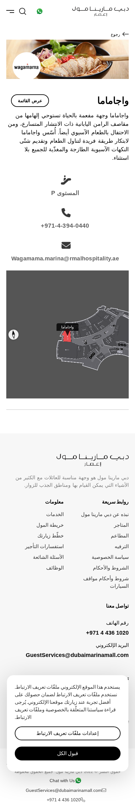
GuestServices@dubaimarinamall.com (77, 655)
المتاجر (121, 525)
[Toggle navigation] (10, 11)
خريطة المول (50, 525)
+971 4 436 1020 (107, 633)
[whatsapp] (39, 11)
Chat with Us (62, 780)
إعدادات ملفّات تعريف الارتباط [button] (67, 733)
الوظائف (55, 567)
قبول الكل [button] (67, 753)
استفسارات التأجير (44, 546)
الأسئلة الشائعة (48, 557)
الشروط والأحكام (111, 567)
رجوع (115, 34)
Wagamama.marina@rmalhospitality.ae (65, 258)
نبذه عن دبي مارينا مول (105, 514)
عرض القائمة (30, 100)
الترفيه (122, 546)
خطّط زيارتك (50, 535)
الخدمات (55, 514)
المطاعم (120, 535)
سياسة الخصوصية (110, 557)
